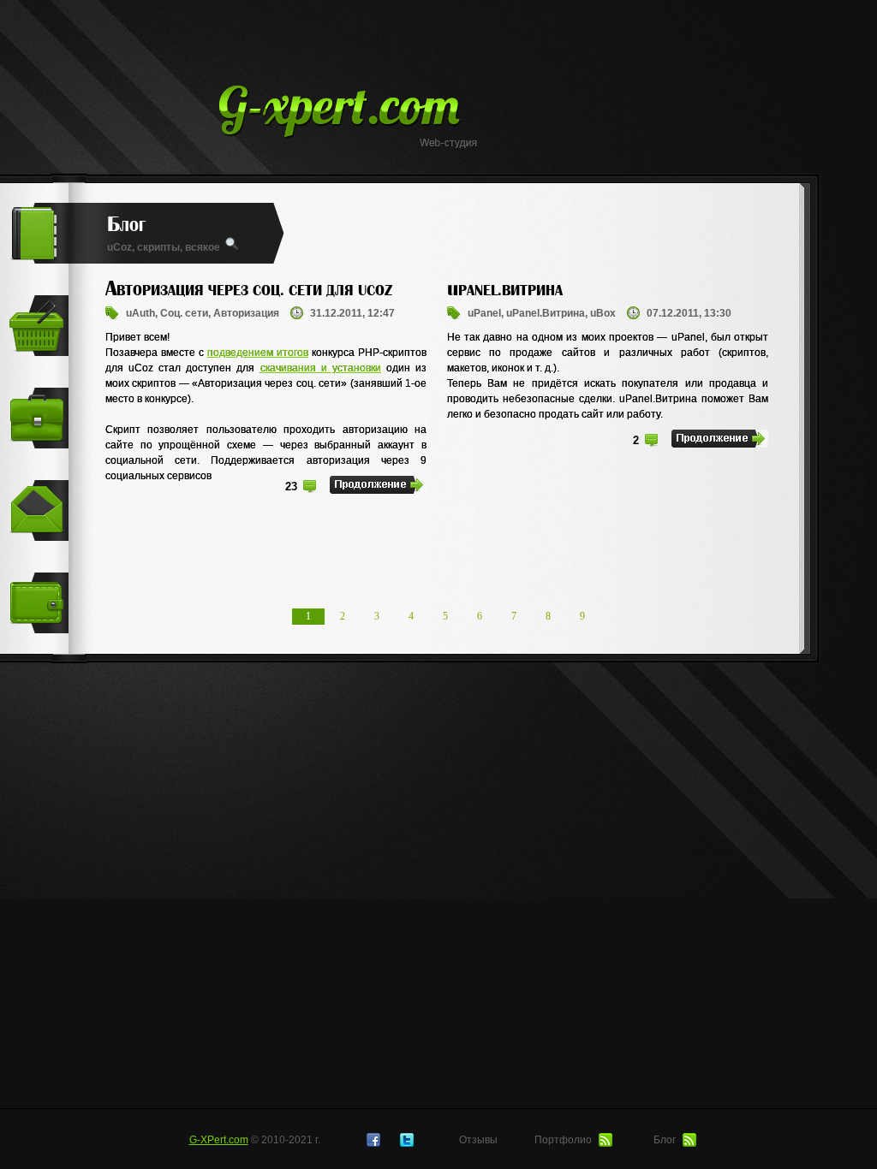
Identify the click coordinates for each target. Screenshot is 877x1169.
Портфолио (564, 1140)
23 (291, 486)
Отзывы (478, 1140)
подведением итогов (257, 353)
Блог (665, 1140)
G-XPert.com (218, 1140)
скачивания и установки (320, 368)
